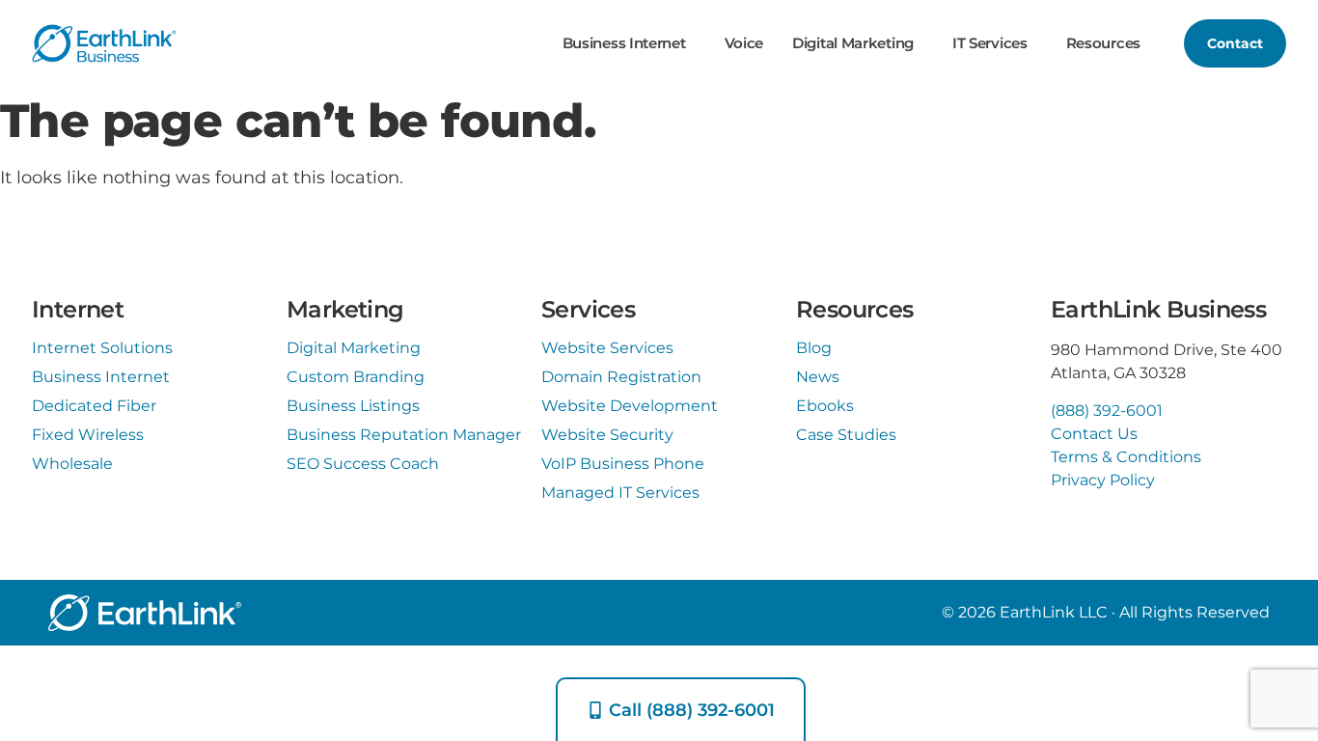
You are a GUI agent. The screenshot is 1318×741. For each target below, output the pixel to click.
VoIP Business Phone (622, 463)
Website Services (607, 348)
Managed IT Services (620, 492)
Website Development (629, 406)
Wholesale (72, 463)
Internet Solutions (102, 348)
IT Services (990, 43)
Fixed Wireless (88, 434)
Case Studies (846, 434)
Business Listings (353, 406)
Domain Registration (621, 377)
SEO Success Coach (363, 463)
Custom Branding (356, 377)
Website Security (607, 434)
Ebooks (825, 406)
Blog (814, 348)
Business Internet (624, 43)
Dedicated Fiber (94, 406)
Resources (1103, 43)
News (817, 377)
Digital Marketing (853, 43)
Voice (744, 43)
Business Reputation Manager (404, 434)
